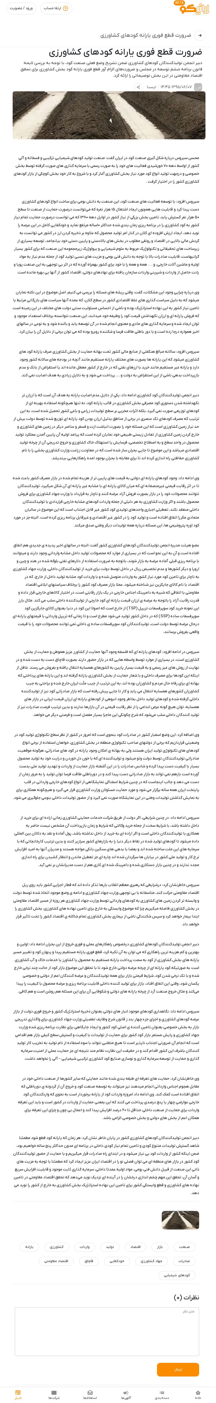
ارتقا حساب (52, 8)
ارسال (178, 1369)
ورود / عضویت (21, 8)
